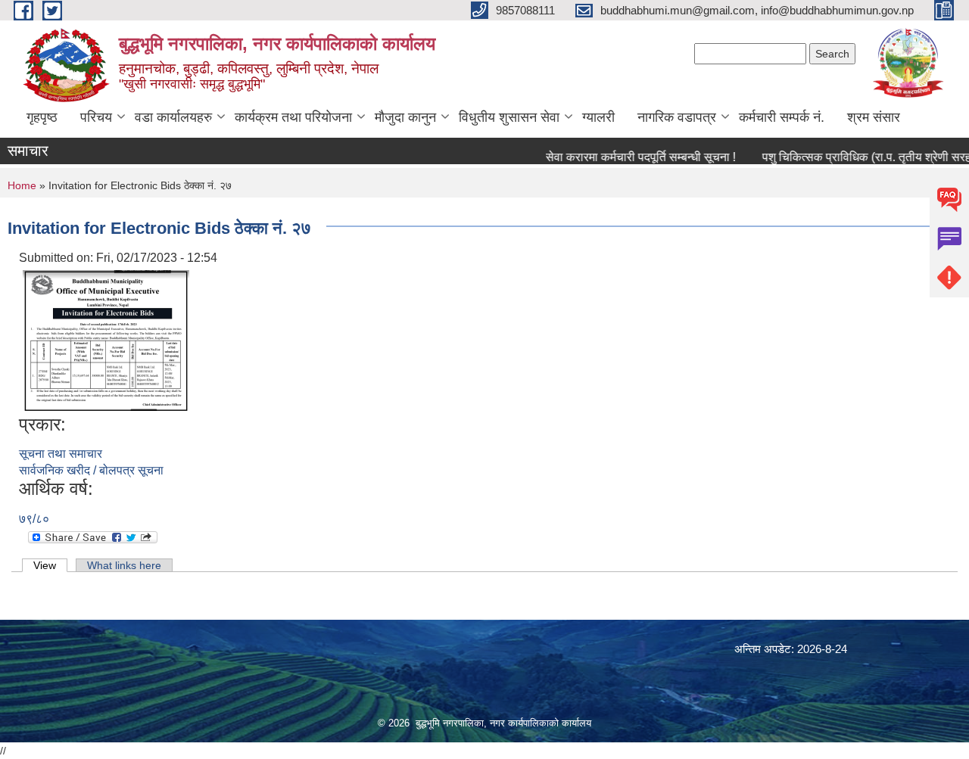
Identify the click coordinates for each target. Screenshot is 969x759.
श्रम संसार (873, 117)
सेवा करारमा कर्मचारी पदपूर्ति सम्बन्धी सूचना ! (629, 157)
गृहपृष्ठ (42, 117)
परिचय (96, 117)
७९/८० (34, 518)
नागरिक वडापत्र (676, 117)
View (50, 565)
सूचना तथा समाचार (60, 453)
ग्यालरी (598, 117)
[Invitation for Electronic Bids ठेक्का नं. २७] (106, 339)
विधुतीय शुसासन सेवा (509, 117)
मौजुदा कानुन (405, 117)
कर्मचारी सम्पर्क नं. (781, 117)
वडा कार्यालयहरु (173, 117)
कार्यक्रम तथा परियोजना (293, 117)
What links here (124, 565)
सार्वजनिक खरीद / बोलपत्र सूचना (91, 470)
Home (22, 185)
